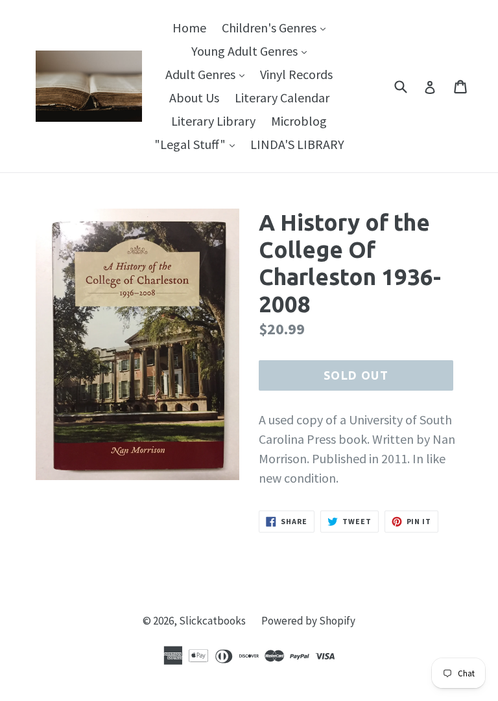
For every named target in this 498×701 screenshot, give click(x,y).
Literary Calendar (282, 97)
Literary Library (213, 121)
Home (189, 27)
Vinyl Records (296, 74)
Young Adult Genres (252, 50)
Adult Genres (208, 73)
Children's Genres (277, 27)
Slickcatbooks (212, 621)
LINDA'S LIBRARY (297, 144)
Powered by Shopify (308, 621)
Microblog (299, 121)
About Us (194, 97)
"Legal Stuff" (197, 143)
